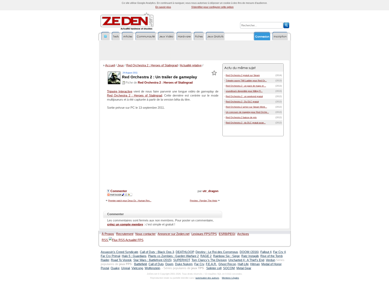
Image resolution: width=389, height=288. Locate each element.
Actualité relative (191, 65)
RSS (105, 240)
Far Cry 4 (279, 252)
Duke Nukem (184, 264)
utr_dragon (210, 191)
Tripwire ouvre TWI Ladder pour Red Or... (246, 80)
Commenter (118, 191)
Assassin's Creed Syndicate (119, 252)
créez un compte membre (125, 224)
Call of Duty (156, 264)
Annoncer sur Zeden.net (173, 234)
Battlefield (140, 264)
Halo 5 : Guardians (134, 256)
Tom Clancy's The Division (209, 260)
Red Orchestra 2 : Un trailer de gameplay (159, 77)
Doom (169, 264)
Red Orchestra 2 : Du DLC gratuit (242, 101)
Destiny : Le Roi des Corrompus (217, 252)
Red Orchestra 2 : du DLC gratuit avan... (246, 122)
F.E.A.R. (211, 264)
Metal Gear (243, 268)
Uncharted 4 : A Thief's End (246, 260)
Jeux (120, 65)
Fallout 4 (265, 252)
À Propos (108, 234)
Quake (115, 268)
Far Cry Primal (110, 256)
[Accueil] (106, 36)
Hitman (255, 264)
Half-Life (243, 264)
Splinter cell (213, 268)
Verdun (270, 260)
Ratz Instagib (250, 256)
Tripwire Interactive (119, 91)
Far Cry (199, 264)
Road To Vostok (121, 260)
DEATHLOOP (185, 252)
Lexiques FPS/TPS (204, 234)
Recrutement (124, 234)
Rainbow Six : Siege (226, 256)
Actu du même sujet (239, 68)
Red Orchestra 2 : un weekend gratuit (244, 96)
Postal (105, 268)
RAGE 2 (206, 256)
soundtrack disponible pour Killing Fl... (244, 91)
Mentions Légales (230, 278)
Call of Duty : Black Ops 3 (157, 252)
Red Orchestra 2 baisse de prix (241, 117)
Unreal (125, 268)
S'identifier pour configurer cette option (212, 7)
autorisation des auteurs (207, 278)
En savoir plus (163, 7)
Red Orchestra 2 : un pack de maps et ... (246, 86)
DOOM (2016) (249, 252)
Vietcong (137, 268)
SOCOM (229, 268)
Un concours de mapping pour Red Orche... (247, 112)
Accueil (110, 65)
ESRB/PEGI (227, 234)
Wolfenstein (152, 268)
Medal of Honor (271, 264)
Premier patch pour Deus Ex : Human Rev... (129, 200)
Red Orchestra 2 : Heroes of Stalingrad (152, 65)
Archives (243, 234)
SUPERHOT (181, 260)
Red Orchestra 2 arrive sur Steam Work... (246, 107)
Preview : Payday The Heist (203, 200)
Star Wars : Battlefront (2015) (152, 260)
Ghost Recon (227, 264)
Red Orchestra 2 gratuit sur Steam (243, 75)
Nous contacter (145, 234)
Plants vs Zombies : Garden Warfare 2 (173, 256)
